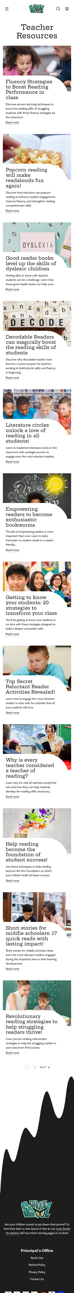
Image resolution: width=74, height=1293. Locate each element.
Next (43, 1067)
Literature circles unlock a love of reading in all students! (27, 433)
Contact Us (37, 1279)
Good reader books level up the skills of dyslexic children (31, 263)
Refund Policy (37, 1265)
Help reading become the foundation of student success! (26, 852)
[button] (58, 9)
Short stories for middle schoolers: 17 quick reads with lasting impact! (31, 936)
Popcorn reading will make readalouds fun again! (26, 178)
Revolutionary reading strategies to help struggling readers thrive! (31, 1024)
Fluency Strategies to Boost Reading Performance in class (29, 89)
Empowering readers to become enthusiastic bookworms (29, 517)
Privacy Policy (37, 1272)
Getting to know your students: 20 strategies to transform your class (31, 605)
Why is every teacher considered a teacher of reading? (30, 768)
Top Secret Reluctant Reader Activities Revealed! (30, 687)
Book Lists (37, 1258)
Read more (12, 122)
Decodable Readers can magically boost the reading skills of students (31, 345)
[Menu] (7, 9)
